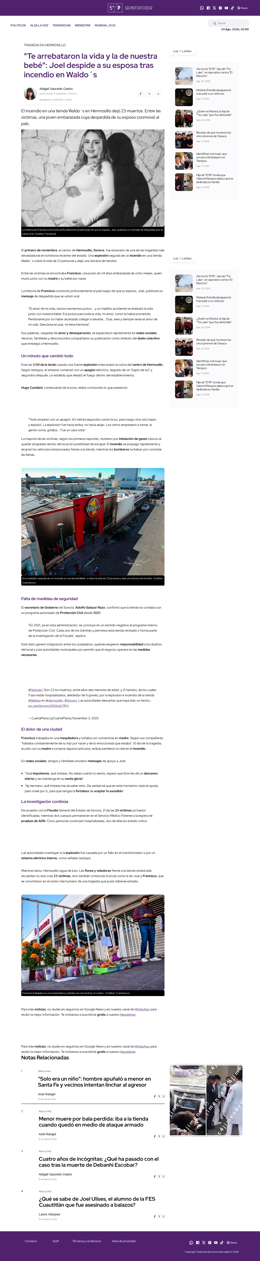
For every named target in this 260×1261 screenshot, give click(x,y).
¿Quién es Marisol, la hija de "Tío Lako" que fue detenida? (213, 113)
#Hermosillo (54, 700)
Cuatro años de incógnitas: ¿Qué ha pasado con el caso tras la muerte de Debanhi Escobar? (99, 1161)
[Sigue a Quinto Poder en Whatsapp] (202, 8)
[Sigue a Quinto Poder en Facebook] (208, 8)
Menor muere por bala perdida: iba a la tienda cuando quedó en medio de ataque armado (93, 1121)
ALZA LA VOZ (39, 25)
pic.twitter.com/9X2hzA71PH (48, 706)
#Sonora (70, 700)
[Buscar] (215, 23)
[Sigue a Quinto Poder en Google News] (242, 8)
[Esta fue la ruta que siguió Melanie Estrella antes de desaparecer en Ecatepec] (184, 97)
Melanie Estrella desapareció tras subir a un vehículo (213, 92)
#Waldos (34, 700)
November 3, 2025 (85, 718)
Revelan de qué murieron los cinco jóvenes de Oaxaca (213, 134)
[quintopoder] (130, 8)
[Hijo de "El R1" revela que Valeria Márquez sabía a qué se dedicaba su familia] (184, 182)
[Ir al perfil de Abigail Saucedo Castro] (30, 93)
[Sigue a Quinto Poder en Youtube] (226, 8)
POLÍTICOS (18, 25)
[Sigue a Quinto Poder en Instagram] (220, 8)
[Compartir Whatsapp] (158, 93)
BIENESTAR (82, 25)
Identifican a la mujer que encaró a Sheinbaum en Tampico (211, 157)
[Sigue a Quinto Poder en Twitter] (214, 8)
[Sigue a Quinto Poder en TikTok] (232, 8)
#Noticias (35, 690)
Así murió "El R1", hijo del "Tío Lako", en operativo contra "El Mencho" (214, 72)
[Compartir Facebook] (140, 93)
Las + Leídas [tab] (182, 51)
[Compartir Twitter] (149, 93)
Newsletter (127, 1015)
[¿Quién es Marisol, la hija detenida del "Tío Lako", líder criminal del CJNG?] (184, 118)
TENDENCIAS (62, 25)
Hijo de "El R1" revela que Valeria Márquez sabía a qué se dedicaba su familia (214, 178)
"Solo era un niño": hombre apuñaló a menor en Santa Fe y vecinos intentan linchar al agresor (94, 1081)
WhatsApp (142, 1009)
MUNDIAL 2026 (105, 25)
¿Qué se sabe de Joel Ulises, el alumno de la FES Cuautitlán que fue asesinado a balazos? (97, 1201)
